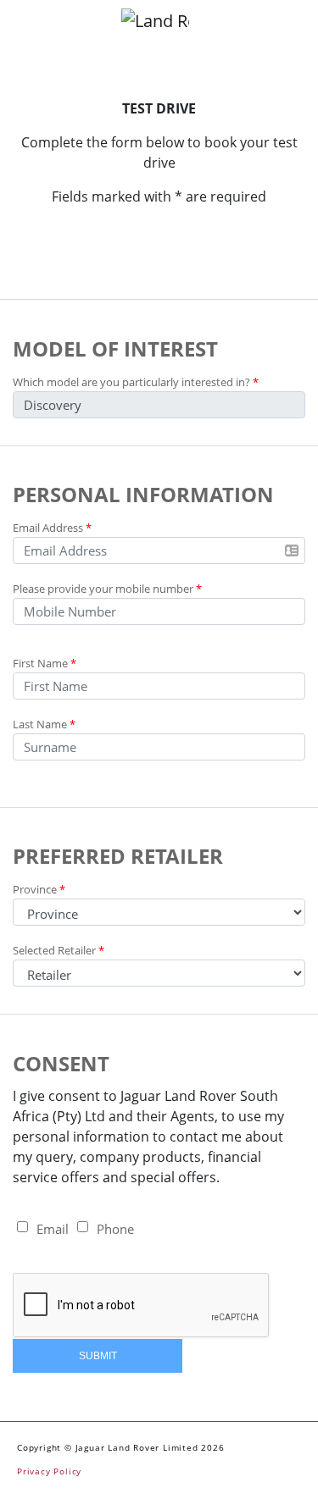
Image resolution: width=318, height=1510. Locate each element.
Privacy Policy (49, 1471)
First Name (44, 663)
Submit (98, 1356)
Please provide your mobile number (107, 588)
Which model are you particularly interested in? (136, 382)
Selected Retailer (58, 950)
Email (52, 1228)
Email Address (52, 527)
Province (39, 889)
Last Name (44, 724)
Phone (115, 1228)
